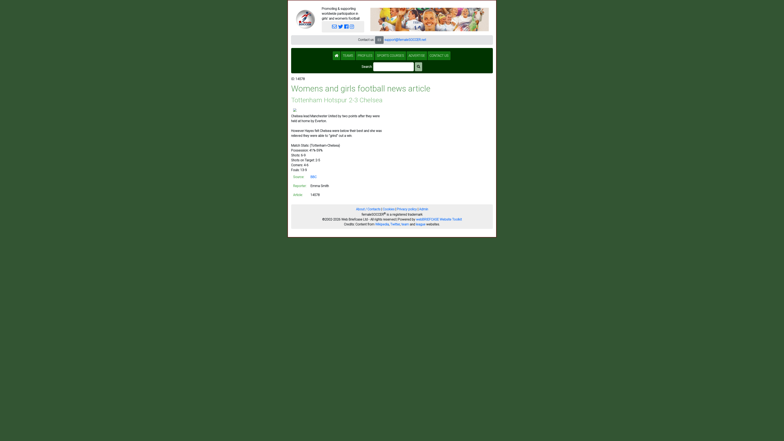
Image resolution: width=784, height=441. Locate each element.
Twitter (395, 224)
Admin (423, 209)
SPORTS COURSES (390, 56)
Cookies (389, 209)
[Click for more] (294, 110)
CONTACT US (439, 56)
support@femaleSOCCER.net (405, 40)
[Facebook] (346, 27)
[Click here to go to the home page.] (305, 19)
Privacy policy (407, 209)
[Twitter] (340, 27)
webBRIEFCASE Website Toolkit (439, 219)
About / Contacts (368, 209)
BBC (314, 177)
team (405, 224)
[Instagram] (352, 27)
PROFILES (365, 56)
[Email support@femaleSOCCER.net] (334, 27)
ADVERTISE (417, 56)
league (420, 224)
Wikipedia (382, 224)
